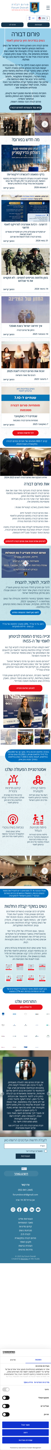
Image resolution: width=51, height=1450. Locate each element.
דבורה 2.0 (25, 1234)
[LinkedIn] (32, 1209)
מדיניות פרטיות (25, 1249)
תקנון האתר (25, 1241)
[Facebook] (19, 1209)
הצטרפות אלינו (25, 1218)
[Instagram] (13, 1209)
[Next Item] (45, 124)
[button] (46, 473)
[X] (25, 1209)
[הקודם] (2, 1093)
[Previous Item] (6, 124)
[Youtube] (38, 1209)
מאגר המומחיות (25, 1222)
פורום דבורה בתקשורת (25, 1238)
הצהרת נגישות (25, 1245)
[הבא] (49, 1093)
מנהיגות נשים (25, 1230)
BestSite (24, 1258)
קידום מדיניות (25, 1226)
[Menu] (48, 8)
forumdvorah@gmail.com (25, 1194)
